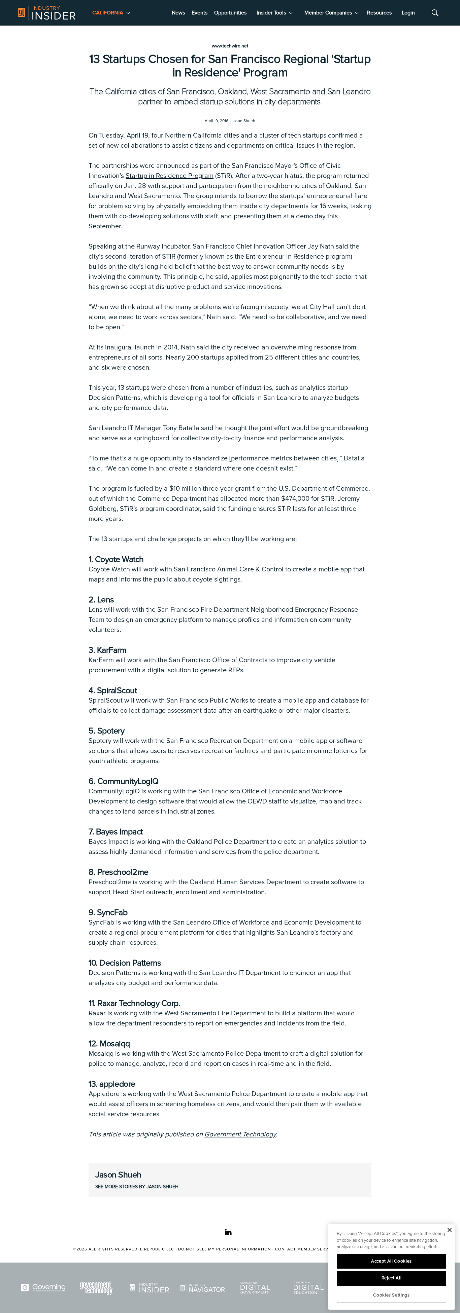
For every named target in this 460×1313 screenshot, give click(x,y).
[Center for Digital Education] (310, 1287)
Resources (379, 12)
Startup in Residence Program (169, 176)
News (178, 12)
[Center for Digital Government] (256, 1287)
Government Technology (240, 1134)
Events (199, 12)
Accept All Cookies (391, 1261)
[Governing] (44, 1287)
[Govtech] (97, 1287)
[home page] (46, 13)
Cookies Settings (391, 1295)
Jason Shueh (118, 1175)
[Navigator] (203, 1287)
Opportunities (230, 12)
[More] (128, 13)
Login (408, 12)
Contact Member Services (306, 1249)
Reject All (392, 1278)
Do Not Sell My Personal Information (224, 1249)
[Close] (449, 1230)
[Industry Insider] (150, 1287)
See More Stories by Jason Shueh (136, 1187)
